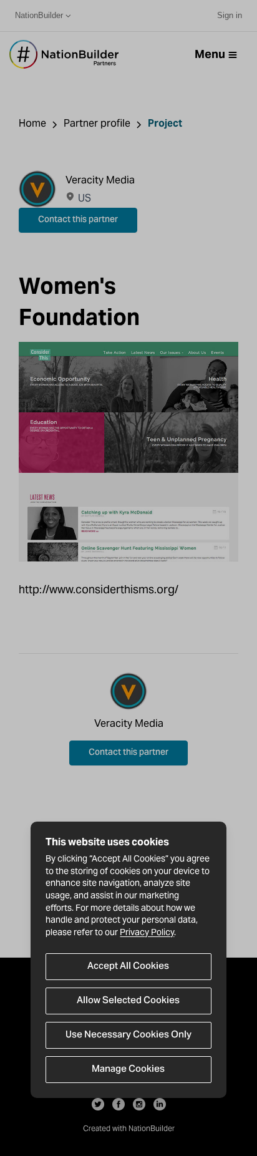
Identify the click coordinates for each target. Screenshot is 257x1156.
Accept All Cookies (128, 966)
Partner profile (97, 123)
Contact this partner (78, 220)
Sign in (229, 15)
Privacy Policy (147, 932)
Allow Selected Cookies (128, 1001)
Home (32, 123)
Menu (210, 54)
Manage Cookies (128, 1069)
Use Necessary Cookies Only (128, 1035)
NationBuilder (39, 15)
